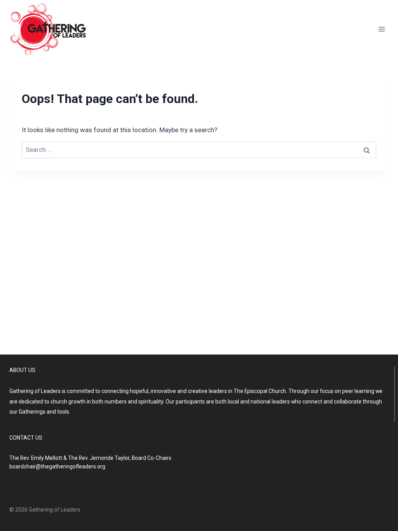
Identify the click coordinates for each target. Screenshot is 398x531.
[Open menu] (381, 29)
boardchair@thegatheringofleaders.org (57, 466)
